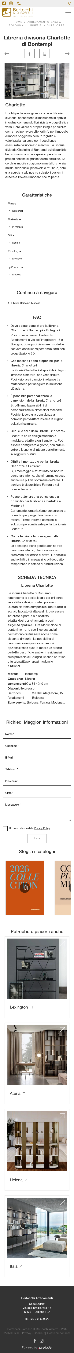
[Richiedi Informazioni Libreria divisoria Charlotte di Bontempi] (29, 53)
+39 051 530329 (39, 1318)
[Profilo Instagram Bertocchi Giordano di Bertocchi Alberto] (11, 3)
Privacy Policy (42, 828)
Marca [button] (12, 203)
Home (18, 22)
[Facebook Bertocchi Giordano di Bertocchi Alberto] (34, 1340)
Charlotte (56, 25)
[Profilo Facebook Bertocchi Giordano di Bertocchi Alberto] (4, 3)
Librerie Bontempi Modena (25, 303)
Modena (16, 274)
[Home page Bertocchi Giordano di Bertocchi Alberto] (17, 12)
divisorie (17, 258)
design (16, 242)
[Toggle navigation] (68, 12)
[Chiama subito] (19, 3)
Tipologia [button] (14, 251)
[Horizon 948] (7, 53)
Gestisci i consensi (59, 1333)
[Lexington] (67, 53)
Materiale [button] (14, 219)
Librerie (35, 25)
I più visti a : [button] (16, 267)
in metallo (17, 226)
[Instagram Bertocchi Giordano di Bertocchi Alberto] (40, 1340)
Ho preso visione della (29, 828)
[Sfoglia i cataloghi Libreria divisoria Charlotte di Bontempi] (44, 53)
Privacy (26, 1333)
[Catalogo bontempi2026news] (25, 887)
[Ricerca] (69, 3)
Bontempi (17, 210)
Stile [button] (11, 235)
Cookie (38, 1333)
